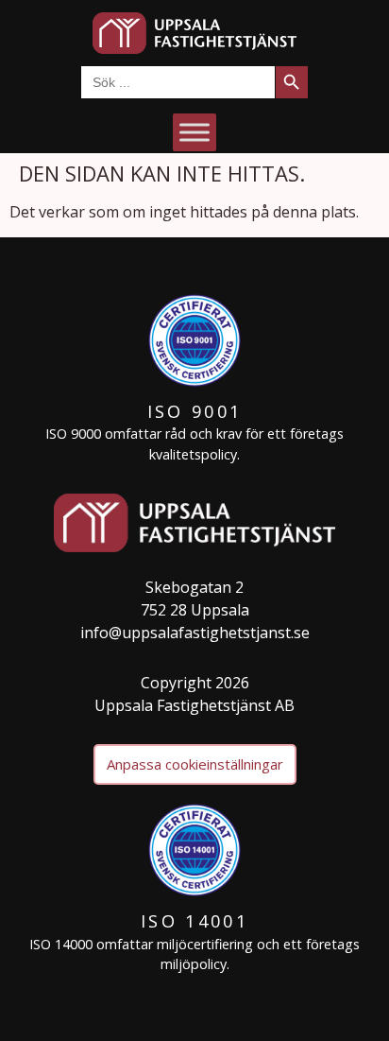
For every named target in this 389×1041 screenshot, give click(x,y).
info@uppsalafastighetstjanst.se (195, 632)
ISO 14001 (194, 921)
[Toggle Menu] (194, 132)
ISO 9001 (194, 411)
